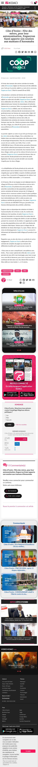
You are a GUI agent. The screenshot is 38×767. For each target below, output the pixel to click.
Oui (7, 415)
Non (7, 417)
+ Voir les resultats (21, 424)
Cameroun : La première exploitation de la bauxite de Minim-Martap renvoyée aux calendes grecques (16, 7)
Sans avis (8, 420)
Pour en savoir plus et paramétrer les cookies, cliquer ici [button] (10, 762)
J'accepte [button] (28, 751)
